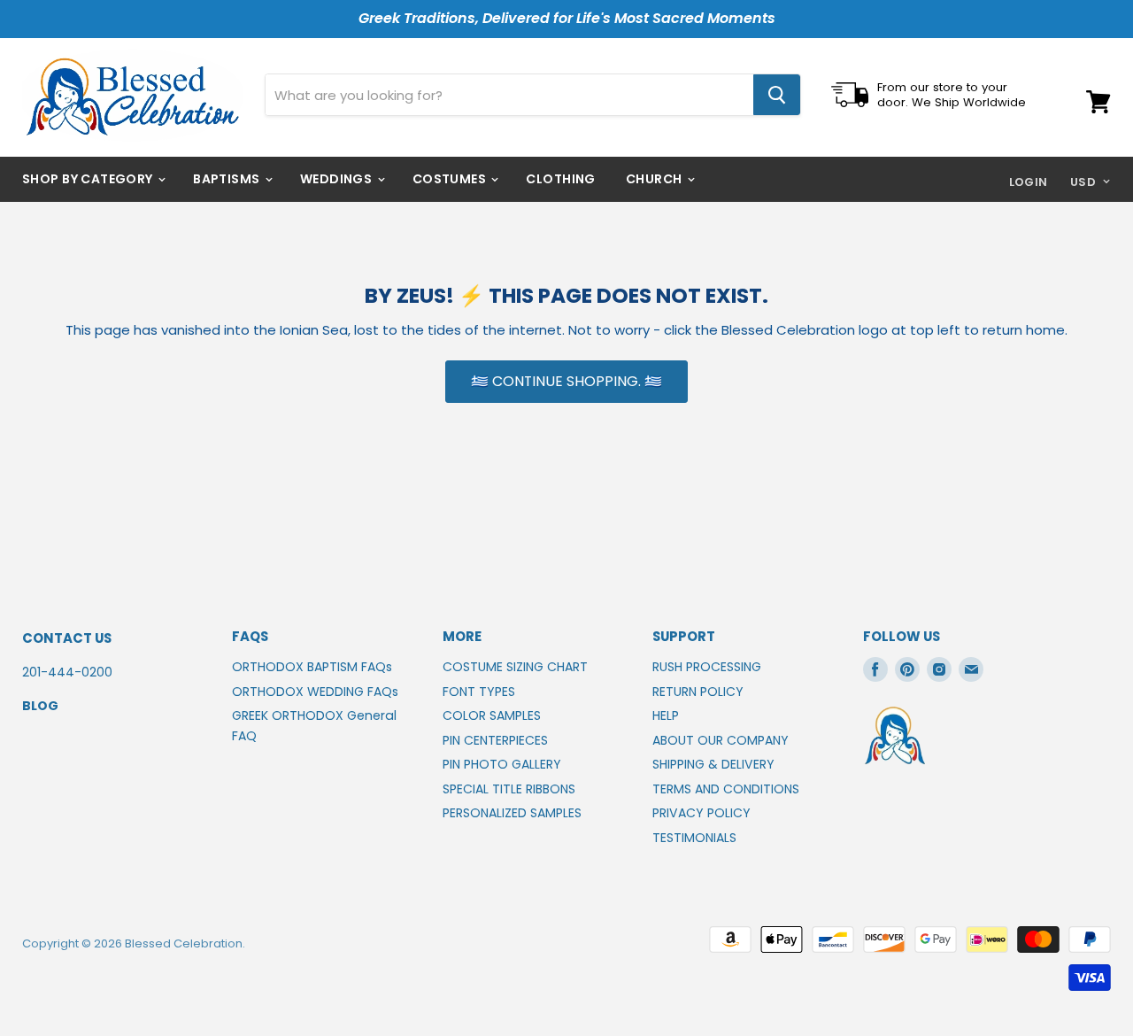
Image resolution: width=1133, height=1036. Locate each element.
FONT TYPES (479, 691)
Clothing (560, 179)
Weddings (337, 179)
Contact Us (67, 638)
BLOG (40, 706)
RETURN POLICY (698, 691)
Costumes (450, 179)
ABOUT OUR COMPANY (720, 740)
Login (1028, 182)
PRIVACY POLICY (701, 813)
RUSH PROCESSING (706, 667)
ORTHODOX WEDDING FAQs (315, 691)
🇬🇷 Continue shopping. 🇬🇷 (566, 381)
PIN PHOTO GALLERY (502, 764)
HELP (665, 715)
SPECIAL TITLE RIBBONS (509, 789)
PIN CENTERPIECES (495, 740)
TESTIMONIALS (694, 838)
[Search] (776, 94)
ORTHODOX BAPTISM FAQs (312, 667)
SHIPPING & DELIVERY (713, 764)
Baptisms (228, 179)
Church (655, 179)
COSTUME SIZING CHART (515, 667)
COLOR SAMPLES (492, 715)
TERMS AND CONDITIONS (725, 789)
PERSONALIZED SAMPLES (512, 813)
